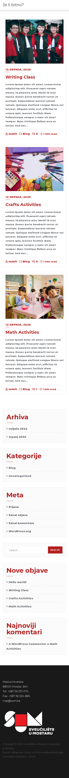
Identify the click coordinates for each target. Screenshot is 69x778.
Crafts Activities (23, 204)
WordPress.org (20, 531)
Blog (26, 133)
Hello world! (17, 582)
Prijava (14, 507)
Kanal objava (18, 515)
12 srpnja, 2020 (18, 69)
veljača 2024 (18, 428)
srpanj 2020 (17, 436)
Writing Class (20, 77)
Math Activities (22, 332)
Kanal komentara (21, 523)
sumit (12, 133)
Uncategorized (20, 476)
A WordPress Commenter (27, 644)
